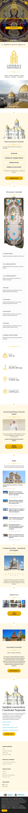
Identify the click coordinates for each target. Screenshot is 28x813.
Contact (4, 771)
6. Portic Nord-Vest (7, 311)
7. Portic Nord (6, 323)
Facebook (5, 784)
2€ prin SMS (14, 153)
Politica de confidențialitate (8, 775)
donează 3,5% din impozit (14, 167)
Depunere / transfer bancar (10, 730)
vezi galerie (14, 613)
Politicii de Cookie (5, 807)
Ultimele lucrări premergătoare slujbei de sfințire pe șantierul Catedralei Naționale (17, 510)
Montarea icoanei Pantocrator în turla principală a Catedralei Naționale (16, 536)
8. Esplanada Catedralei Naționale (10, 335)
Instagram (5, 786)
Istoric (5, 75)
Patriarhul (13, 77)
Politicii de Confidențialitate (19, 807)
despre (8, 652)
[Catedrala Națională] (14, 7)
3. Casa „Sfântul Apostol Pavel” (9, 275)
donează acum (14, 178)
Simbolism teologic (6, 754)
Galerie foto (20, 77)
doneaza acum (9, 734)
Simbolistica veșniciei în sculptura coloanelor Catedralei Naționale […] (15, 44)
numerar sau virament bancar (14, 158)
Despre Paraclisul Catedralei (8, 762)
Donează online (6, 722)
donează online (14, 162)
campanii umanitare (16, 652)
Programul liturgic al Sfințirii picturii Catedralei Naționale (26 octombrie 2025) (16, 502)
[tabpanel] (14, 563)
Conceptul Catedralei (14, 75)
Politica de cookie (6, 777)
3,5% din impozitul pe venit (10, 727)
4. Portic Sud (5, 287)
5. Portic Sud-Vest (6, 299)
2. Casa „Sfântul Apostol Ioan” (9, 264)
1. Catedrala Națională (7, 253)
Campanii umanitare (7, 764)
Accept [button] (4, 810)
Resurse (4, 773)
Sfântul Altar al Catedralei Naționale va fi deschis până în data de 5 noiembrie (16, 493)
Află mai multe (14, 670)
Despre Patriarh (14, 446)
